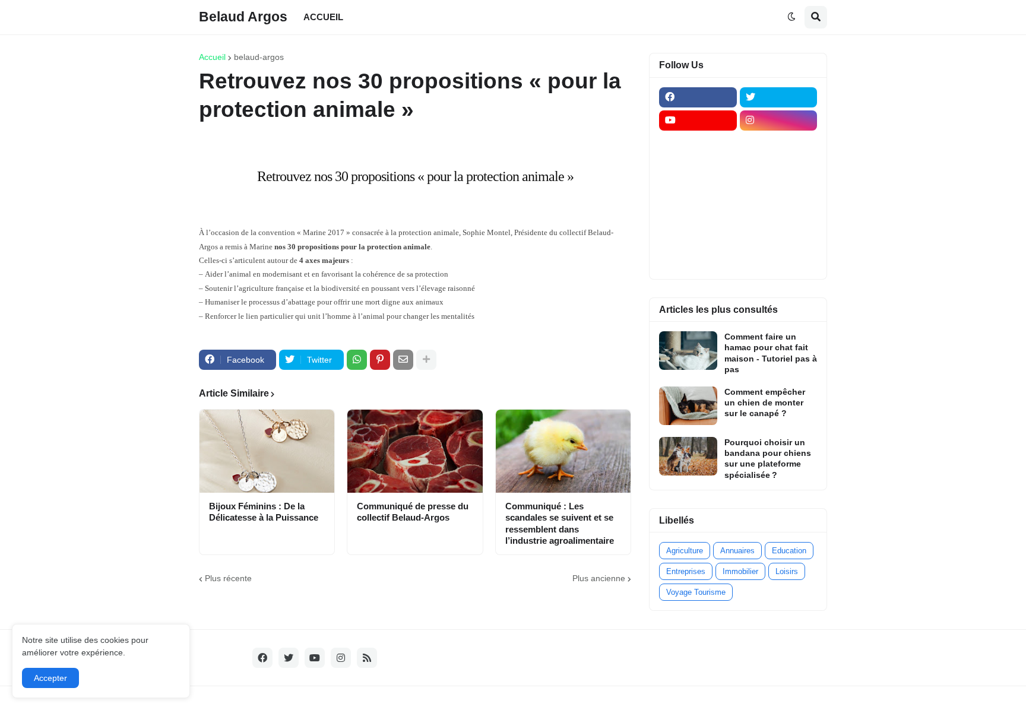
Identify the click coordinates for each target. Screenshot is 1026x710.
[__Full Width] (698, 144)
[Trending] (779, 213)
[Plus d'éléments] (426, 360)
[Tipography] (779, 236)
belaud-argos (259, 57)
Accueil (212, 57)
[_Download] (698, 190)
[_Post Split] (779, 167)
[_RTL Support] (698, 213)
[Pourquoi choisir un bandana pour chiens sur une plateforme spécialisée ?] (688, 456)
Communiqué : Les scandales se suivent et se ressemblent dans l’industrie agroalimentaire (559, 523)
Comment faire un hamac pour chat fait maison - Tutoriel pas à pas (770, 353)
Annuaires (737, 550)
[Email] (403, 360)
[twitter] (779, 97)
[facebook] (698, 97)
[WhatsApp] (357, 360)
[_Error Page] (779, 190)
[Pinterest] (380, 360)
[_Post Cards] (698, 167)
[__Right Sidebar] (779, 144)
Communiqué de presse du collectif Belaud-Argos (412, 512)
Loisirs (786, 571)
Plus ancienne (598, 578)
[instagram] (779, 120)
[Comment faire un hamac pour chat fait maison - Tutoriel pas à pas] (688, 350)
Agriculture (684, 550)
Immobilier (740, 571)
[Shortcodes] (698, 259)
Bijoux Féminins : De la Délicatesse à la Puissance (263, 512)
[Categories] (698, 236)
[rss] (367, 658)
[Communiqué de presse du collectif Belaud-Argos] (414, 451)
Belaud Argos (243, 16)
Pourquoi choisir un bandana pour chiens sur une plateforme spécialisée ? (767, 459)
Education (789, 550)
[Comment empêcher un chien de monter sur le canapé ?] (688, 405)
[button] (791, 17)
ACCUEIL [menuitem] (323, 17)
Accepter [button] (50, 678)
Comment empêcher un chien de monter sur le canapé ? (764, 402)
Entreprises (685, 571)
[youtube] (698, 120)
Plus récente (228, 578)
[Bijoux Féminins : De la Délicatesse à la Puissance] (267, 451)
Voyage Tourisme (696, 592)
